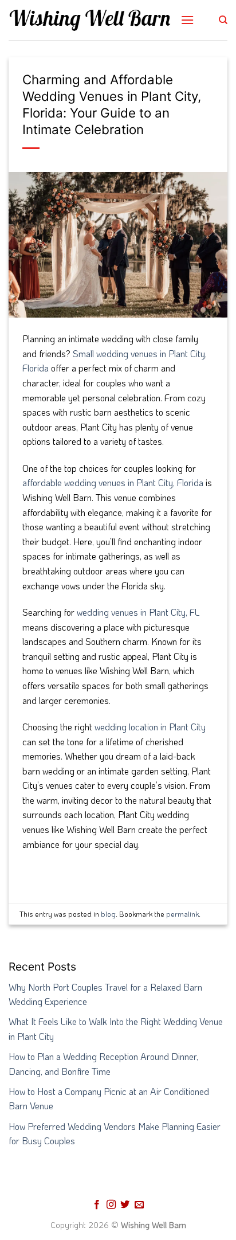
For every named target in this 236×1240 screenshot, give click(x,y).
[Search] (223, 20)
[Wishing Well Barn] (90, 20)
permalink (182, 913)
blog (108, 913)
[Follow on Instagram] (111, 1205)
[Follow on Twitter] (124, 1205)
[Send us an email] (139, 1205)
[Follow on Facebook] (96, 1205)
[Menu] (187, 20)
